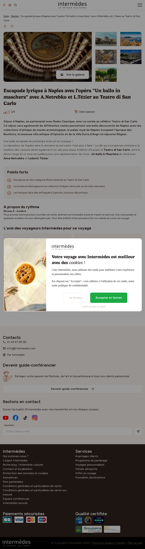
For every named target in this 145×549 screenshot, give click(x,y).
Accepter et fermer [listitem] (108, 297)
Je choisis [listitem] (75, 297)
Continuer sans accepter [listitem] (94, 306)
